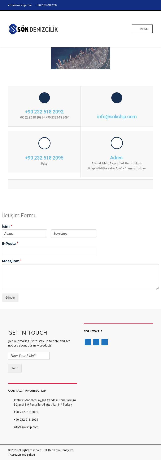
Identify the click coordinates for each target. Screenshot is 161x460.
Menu (143, 29)
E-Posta (10, 244)
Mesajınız (12, 261)
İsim (7, 226)
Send (15, 368)
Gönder (10, 297)
